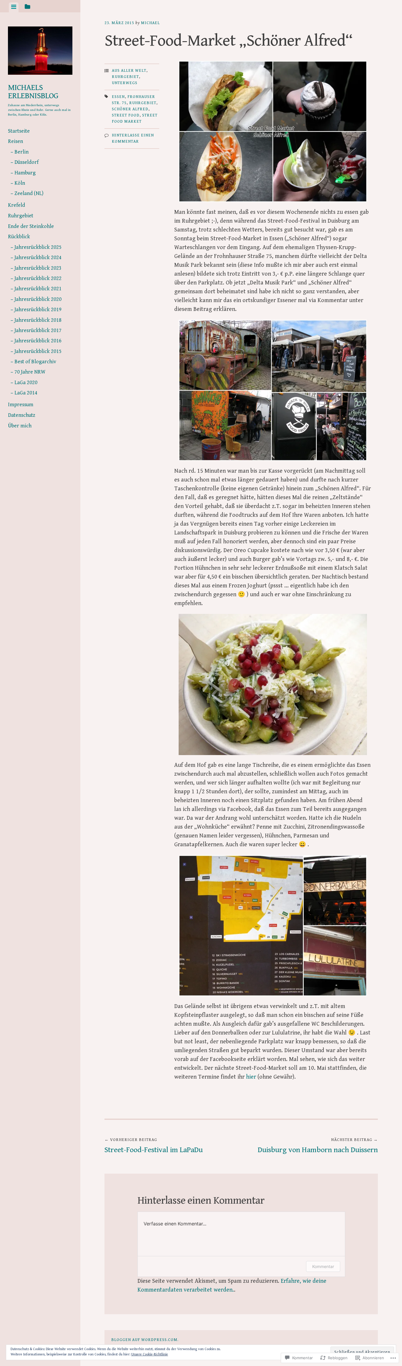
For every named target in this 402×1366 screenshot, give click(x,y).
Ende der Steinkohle (31, 226)
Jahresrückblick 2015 (38, 351)
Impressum (20, 405)
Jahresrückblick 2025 (38, 247)
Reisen (15, 141)
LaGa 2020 (25, 382)
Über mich (19, 426)
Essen (118, 96)
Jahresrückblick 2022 (38, 278)
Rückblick (19, 237)
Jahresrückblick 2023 (38, 268)
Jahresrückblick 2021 (38, 289)
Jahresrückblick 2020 (38, 299)
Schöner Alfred (130, 109)
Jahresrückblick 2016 (38, 341)
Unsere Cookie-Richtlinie (149, 1354)
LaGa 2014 (25, 393)
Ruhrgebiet (20, 216)
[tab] (14, 7)
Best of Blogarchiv (35, 362)
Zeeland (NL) (29, 193)
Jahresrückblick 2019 (38, 309)
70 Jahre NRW (29, 372)
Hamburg (25, 173)
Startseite (19, 131)
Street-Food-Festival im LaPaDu (153, 1145)
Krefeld (16, 205)
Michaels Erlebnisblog (33, 92)
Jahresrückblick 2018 (38, 320)
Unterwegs (124, 83)
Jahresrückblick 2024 (38, 257)
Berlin (21, 152)
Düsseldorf (26, 162)
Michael (150, 23)
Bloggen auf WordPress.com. (145, 1339)
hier (251, 1077)
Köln (19, 183)
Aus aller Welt (129, 70)
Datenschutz (21, 415)
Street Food (125, 115)
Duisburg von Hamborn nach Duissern (318, 1145)
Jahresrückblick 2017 (38, 330)
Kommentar (323, 1266)
